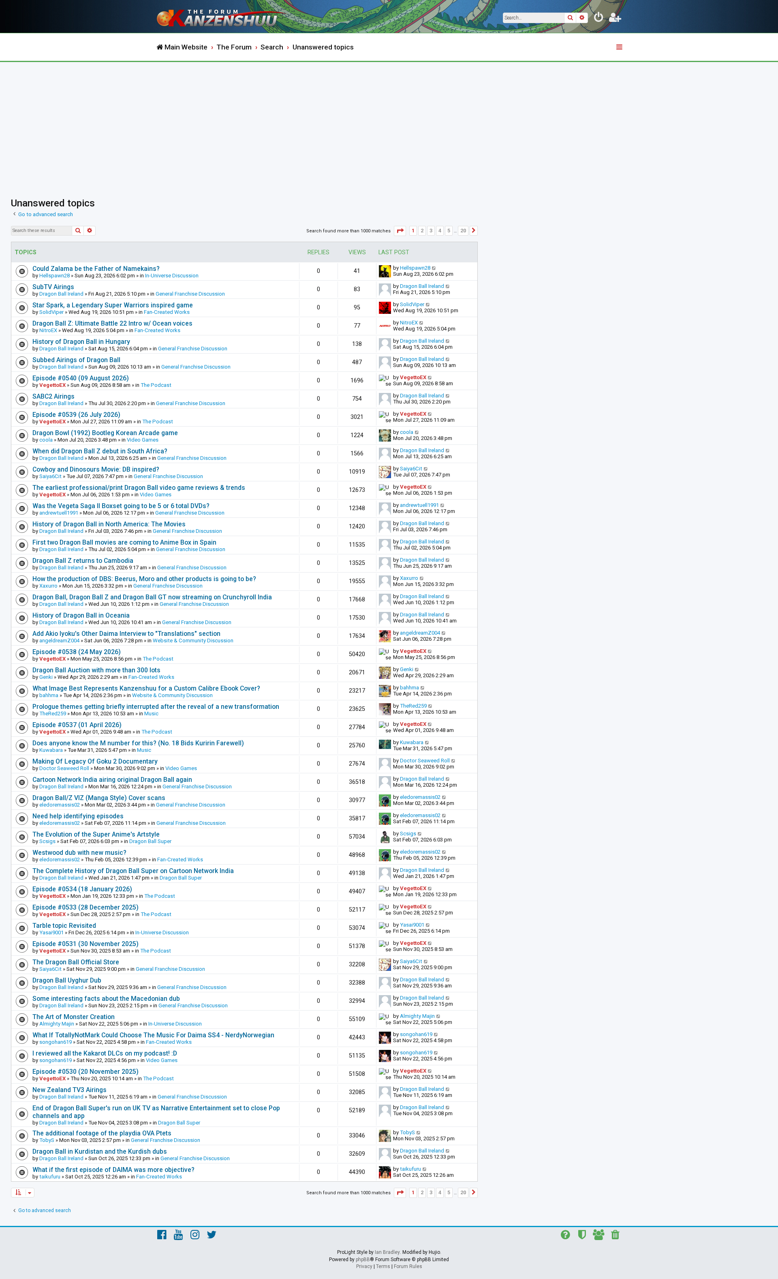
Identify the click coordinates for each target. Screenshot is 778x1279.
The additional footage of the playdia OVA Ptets (101, 1133)
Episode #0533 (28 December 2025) (85, 907)
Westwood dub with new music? (79, 852)
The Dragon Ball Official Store (75, 962)
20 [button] (463, 230)
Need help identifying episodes (78, 816)
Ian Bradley (387, 1252)
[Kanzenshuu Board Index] (223, 16)
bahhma (48, 695)
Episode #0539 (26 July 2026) (76, 414)
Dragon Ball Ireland (61, 294)
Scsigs (47, 841)
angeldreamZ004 (59, 640)
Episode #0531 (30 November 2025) (85, 944)
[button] (400, 231)
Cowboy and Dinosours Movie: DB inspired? (95, 469)
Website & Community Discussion (193, 640)
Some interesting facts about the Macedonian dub (106, 998)
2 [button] (422, 230)
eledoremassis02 (59, 805)
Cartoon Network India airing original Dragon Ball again (112, 779)
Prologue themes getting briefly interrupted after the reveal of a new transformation (155, 706)
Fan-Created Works (167, 312)
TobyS (46, 1140)
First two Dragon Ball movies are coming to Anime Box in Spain (124, 542)
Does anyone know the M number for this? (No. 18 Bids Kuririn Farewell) (138, 743)
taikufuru (49, 1177)
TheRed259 (52, 713)
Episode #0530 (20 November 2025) (85, 1071)
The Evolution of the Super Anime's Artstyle (96, 834)
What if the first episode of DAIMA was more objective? (113, 1170)
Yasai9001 (51, 932)
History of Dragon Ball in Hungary (81, 342)
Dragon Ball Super (150, 841)
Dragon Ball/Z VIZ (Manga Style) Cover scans (98, 798)
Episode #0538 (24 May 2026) (76, 652)
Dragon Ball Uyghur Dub (66, 980)
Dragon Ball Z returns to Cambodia (82, 560)
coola (46, 440)
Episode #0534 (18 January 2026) (82, 889)
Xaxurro (48, 586)
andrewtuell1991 (58, 513)
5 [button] (448, 230)
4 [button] (439, 230)
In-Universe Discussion (172, 276)
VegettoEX (52, 385)
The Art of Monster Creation (73, 1017)
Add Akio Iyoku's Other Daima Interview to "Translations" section (126, 633)
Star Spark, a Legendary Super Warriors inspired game (112, 305)
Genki (46, 677)
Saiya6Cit (50, 476)
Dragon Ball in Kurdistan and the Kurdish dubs (99, 1151)
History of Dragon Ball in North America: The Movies (109, 524)
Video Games (142, 440)
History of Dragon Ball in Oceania (81, 615)
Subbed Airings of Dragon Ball (76, 360)
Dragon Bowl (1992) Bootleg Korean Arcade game (105, 433)
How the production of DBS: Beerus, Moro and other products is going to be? (144, 579)
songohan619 (55, 1042)
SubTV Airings (53, 287)
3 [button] (431, 230)
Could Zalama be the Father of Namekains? (96, 269)
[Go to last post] (434, 268)
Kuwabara (51, 750)
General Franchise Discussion (190, 294)
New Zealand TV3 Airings (69, 1090)
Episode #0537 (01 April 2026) (77, 725)
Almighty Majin (56, 1024)
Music (151, 713)
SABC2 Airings (53, 396)
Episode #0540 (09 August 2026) (80, 378)
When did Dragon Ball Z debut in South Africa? (99, 451)
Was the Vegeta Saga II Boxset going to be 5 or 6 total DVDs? (120, 506)
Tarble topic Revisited (64, 925)
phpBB (363, 1259)
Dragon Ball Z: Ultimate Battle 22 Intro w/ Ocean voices (112, 323)
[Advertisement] (389, 123)
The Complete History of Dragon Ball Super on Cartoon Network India (133, 871)
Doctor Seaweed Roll (64, 768)
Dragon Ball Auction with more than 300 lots (96, 670)
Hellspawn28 (54, 276)
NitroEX (48, 330)
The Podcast (156, 385)
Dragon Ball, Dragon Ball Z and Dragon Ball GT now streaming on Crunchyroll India (152, 597)
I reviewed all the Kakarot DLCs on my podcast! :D (104, 1053)
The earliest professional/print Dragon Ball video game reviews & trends (138, 487)
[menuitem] (599, 18)
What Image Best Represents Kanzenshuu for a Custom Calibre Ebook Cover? (146, 688)
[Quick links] (620, 47)
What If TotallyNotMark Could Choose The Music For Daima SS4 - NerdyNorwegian (153, 1035)
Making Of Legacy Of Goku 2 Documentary (95, 761)
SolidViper (51, 312)
